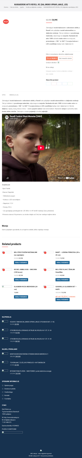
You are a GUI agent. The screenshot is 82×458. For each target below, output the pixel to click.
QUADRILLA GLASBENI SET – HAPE (66, 288)
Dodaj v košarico (21, 262)
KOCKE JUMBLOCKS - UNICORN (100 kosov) (25, 271)
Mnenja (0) (14, 95)
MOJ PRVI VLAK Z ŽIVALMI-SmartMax (65, 271)
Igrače (54, 71)
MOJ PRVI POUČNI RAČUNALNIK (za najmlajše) (25, 253)
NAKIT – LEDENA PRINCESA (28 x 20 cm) (68, 253)
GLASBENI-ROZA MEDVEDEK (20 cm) (25, 288)
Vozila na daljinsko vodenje (64, 71)
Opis (4, 95)
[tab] (4, 94)
